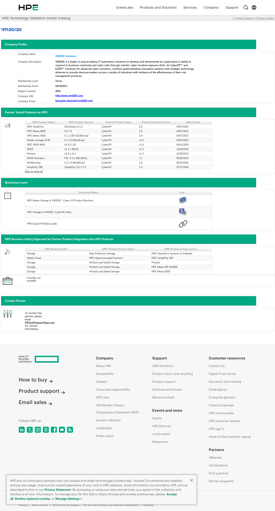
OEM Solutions (162, 366)
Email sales (33, 402)
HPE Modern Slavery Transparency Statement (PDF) (117, 408)
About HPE (103, 366)
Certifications (218, 465)
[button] (191, 480)
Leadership (104, 428)
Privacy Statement (58, 490)
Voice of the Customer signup (230, 437)
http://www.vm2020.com (69, 95)
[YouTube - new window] (62, 430)
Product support (39, 391)
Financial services (221, 405)
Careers (101, 381)
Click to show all (34, 171)
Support (232, 7)
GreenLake (124, 7)
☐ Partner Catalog (243, 18)
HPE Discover (161, 426)
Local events (161, 434)
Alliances (215, 457)
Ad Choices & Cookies (65, 505)
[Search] (246, 7)
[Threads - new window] (46, 430)
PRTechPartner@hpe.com (40, 322)
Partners (216, 449)
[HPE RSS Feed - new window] (70, 430)
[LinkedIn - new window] (22, 430)
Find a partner (219, 473)
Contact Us (217, 366)
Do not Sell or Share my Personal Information (111, 505)
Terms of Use (40, 505)
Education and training (225, 381)
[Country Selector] (254, 7)
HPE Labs (102, 397)
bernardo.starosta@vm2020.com (74, 100)
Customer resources (227, 358)
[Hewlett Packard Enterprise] (28, 7)
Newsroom (160, 442)
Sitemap (148, 505)
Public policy (105, 436)
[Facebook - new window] (54, 430)
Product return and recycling (172, 374)
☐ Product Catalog (263, 18)
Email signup (218, 389)
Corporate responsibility (113, 389)
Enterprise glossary (222, 397)
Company (211, 7)
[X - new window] (30, 430)
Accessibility (105, 374)
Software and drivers (167, 389)
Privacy (23, 505)
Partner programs (221, 481)
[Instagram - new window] (38, 430)
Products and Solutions (158, 7)
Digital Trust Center (222, 374)
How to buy (33, 379)
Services (190, 7)
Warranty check (163, 397)
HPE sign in (216, 429)
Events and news (167, 410)
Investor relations (108, 420)
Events (157, 418)
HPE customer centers (224, 421)
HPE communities (221, 413)
